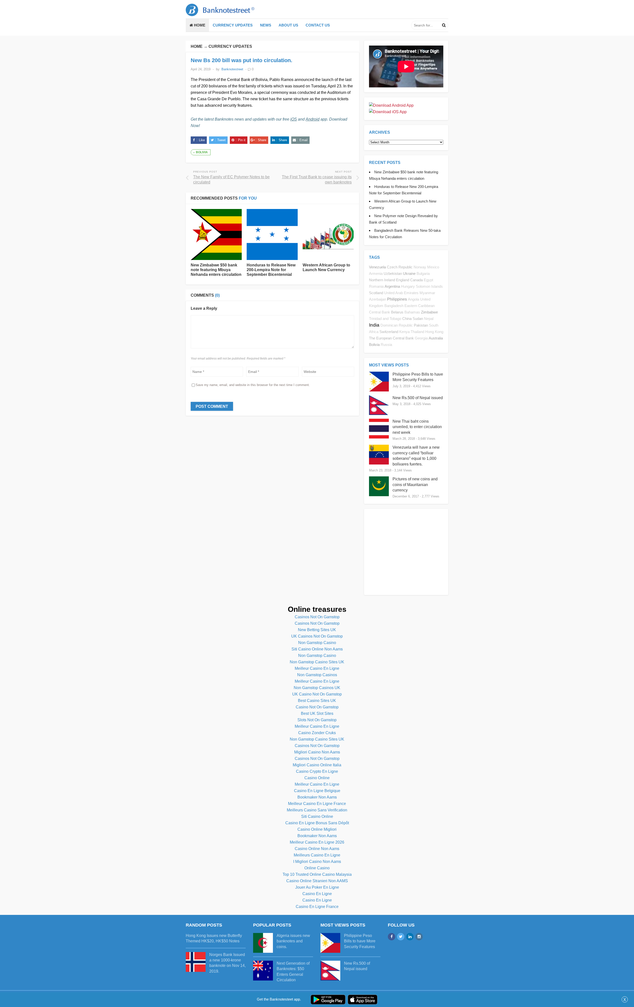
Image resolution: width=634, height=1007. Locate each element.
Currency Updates (233, 25)
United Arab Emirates (401, 293)
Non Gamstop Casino (317, 643)
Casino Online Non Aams (317, 849)
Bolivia (202, 152)
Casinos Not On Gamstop (317, 617)
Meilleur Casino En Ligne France (317, 803)
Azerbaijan (377, 299)
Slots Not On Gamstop (317, 720)
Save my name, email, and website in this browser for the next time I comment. (253, 385)
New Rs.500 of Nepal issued (418, 398)
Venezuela (377, 267)
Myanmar (427, 293)
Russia (386, 345)
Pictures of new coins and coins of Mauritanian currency (415, 484)
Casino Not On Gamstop (317, 707)
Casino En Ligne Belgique (317, 791)
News (265, 25)
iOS (293, 119)
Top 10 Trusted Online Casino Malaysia (317, 874)
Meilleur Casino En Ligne (317, 668)
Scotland (376, 293)
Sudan (418, 318)
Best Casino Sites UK (317, 700)
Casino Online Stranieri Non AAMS (317, 881)
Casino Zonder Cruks (317, 733)
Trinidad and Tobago (385, 319)
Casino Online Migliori (317, 829)
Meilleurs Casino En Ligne (317, 855)
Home (199, 25)
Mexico (433, 267)
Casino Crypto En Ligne (317, 771)
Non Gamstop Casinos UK (317, 688)
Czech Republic (400, 267)
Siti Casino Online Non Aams (317, 649)
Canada (416, 280)
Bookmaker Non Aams (317, 797)
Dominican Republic (396, 325)
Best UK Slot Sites (317, 713)
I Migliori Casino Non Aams (317, 861)
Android (312, 119)
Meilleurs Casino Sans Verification (317, 810)
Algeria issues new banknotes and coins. (293, 941)
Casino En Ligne (317, 894)
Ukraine (409, 273)
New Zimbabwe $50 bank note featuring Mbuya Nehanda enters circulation (216, 270)
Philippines (397, 299)
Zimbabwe (429, 312)
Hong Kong (434, 332)
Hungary (408, 286)
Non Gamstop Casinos (317, 675)
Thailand (417, 332)
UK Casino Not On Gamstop (317, 694)
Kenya (404, 332)
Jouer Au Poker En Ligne (317, 887)
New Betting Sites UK (317, 630)
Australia (436, 338)
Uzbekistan (393, 273)
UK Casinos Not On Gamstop (317, 636)
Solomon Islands (429, 286)
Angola (413, 299)
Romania (376, 286)
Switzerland (388, 332)
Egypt (428, 280)
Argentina (392, 286)
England (402, 280)
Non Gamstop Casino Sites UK (317, 662)
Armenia (376, 274)
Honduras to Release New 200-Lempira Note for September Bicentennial (271, 270)
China (407, 318)
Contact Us (318, 25)
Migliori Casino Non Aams (317, 752)
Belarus (397, 312)
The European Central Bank (391, 338)
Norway (420, 267)
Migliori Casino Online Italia (317, 765)
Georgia (421, 338)
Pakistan (421, 325)
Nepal (428, 319)
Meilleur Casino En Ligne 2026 (317, 842)
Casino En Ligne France (317, 906)
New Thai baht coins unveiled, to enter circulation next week (417, 427)
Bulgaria (423, 274)
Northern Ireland (382, 280)
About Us (288, 25)
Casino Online (317, 778)
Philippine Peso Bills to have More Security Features (359, 941)
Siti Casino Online (317, 816)
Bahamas (412, 312)
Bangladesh (393, 306)
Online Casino (317, 868)
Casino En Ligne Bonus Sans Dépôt (317, 823)
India (374, 325)
